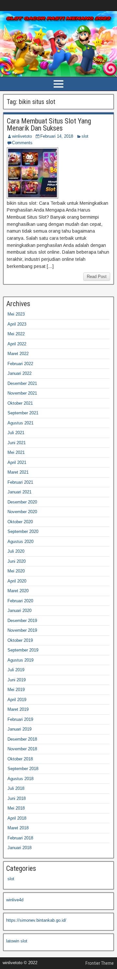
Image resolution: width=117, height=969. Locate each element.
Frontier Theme (99, 963)
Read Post (97, 276)
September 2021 (22, 412)
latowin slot (16, 941)
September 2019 (22, 650)
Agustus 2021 (20, 423)
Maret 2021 (18, 472)
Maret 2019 (18, 709)
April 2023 (16, 324)
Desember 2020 (22, 502)
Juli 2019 (15, 669)
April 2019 (16, 699)
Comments (22, 142)
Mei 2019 (16, 689)
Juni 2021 (16, 442)
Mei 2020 (16, 571)
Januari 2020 (19, 610)
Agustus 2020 (20, 541)
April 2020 (16, 581)
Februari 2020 (20, 600)
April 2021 (16, 462)
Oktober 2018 (20, 758)
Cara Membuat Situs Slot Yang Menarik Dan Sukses (49, 124)
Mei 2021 (16, 452)
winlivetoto (22, 136)
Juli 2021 (15, 432)
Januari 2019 (19, 729)
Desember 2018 (22, 739)
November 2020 (22, 511)
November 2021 (22, 393)
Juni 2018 (16, 798)
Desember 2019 (22, 620)
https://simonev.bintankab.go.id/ (36, 920)
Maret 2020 (18, 590)
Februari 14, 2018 (56, 136)
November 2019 (22, 630)
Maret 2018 (18, 827)
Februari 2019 (20, 719)
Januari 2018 (19, 847)
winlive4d (14, 899)
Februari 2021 (20, 482)
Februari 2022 (20, 363)
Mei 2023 (16, 314)
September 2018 (22, 768)
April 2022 (16, 343)
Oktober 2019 (20, 640)
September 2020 (22, 531)
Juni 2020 (16, 561)
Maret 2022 (18, 353)
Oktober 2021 (20, 403)
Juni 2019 (16, 679)
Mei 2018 (16, 808)
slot (85, 136)
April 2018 (16, 818)
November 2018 (22, 748)
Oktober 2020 (20, 521)
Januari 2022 (19, 373)
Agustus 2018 (20, 778)
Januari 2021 (19, 492)
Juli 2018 (15, 788)
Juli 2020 (15, 551)
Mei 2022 (16, 333)
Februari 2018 (20, 838)
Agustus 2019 (20, 660)
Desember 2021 (22, 383)
